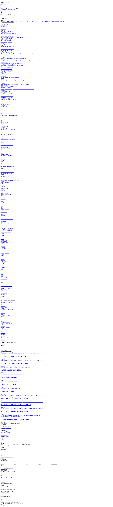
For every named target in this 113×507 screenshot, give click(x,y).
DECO (13, 21)
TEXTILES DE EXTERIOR (7, 64)
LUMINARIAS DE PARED (7, 70)
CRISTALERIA (4, 85)
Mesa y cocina (39, 21)
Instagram (3, 445)
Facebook (7, 445)
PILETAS (3, 57)
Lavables (5, 47)
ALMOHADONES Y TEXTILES (49, 21)
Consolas (22, 60)
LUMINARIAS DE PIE (6, 71)
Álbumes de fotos (7, 39)
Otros (10, 35)
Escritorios (48, 74)
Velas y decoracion (18, 63)
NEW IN (10, 21)
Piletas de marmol (4, 58)
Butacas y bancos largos (8, 101)
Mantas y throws (14, 94)
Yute (8, 47)
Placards (29, 80)
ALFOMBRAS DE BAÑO (6, 50)
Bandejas (2, 35)
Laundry (10, 56)
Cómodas (8, 80)
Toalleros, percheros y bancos (50, 53)
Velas (2, 42)
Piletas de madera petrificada (14, 58)
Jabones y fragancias (5, 53)
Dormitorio (3, 105)
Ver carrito (3, 482)
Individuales (15, 89)
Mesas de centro (10, 60)
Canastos (6, 35)
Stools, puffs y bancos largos (35, 74)
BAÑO (21, 21)
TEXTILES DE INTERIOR (6, 93)
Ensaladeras (17, 84)
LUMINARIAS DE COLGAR (7, 67)
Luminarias (3, 107)
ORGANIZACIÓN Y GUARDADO (8, 33)
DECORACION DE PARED (7, 31)
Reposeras (40, 60)
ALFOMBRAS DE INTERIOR (7, 46)
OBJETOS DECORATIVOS (7, 36)
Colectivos (3, 3)
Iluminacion (29, 21)
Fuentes (13, 84)
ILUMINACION (4, 24)
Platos (2, 84)
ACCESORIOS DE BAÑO (6, 52)
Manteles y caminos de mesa (6, 89)
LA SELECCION (4, 21)
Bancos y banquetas (33, 60)
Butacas (4, 60)
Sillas (28, 60)
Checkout (3, 488)
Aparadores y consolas (24, 74)
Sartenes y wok (25, 84)
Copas (2, 86)
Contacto (2, 341)
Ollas (21, 84)
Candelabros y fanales (13, 37)
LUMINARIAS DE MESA (6, 69)
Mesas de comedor (4, 77)
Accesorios (10, 42)
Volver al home (4, 350)
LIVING (2, 73)
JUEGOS (3, 43)
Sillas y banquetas (7, 104)
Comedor (2, 103)
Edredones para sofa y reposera (17, 65)
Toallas (25, 65)
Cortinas (20, 94)
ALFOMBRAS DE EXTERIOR (7, 49)
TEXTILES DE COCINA (6, 87)
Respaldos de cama (19, 80)
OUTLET (59, 21)
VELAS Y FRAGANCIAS (6, 40)
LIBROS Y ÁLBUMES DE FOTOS (8, 38)
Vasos (57, 53)
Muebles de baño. (4, 56)
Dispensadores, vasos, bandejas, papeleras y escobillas (20, 53)
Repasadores (25, 89)
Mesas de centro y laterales (18, 101)
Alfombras (17, 21)
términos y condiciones (8, 468)
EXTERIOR (3, 29)
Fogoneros (11, 63)
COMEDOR (3, 76)
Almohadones (3, 65)
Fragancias (5, 42)
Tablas (6, 91)
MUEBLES (3, 25)
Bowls (7, 84)
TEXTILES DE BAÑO (6, 98)
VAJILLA (3, 83)
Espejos (5, 32)
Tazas (4, 84)
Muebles (34, 21)
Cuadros (2, 32)
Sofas (2, 60)
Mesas (25, 60)
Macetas (2, 63)
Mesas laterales (17, 60)
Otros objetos (20, 37)
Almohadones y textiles (10, 107)
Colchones (25, 80)
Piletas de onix (23, 58)
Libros (2, 39)
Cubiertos (3, 91)
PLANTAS (3, 44)
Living (2, 100)
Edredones (9, 65)
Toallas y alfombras (39, 53)
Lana (2, 47)
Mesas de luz (3, 80)
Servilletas (20, 89)
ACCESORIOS (4, 26)
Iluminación (6, 63)
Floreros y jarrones (4, 37)
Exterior (25, 21)
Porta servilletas (31, 89)
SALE (62, 21)
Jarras (10, 84)
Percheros (53, 74)
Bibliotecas (44, 74)
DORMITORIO (4, 79)
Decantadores (11, 86)
